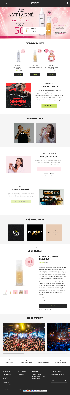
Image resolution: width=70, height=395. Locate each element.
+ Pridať (36, 31)
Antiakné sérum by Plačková (37, 30)
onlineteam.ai (25, 389)
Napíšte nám (21, 374)
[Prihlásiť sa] (63, 3)
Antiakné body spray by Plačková (18, 67)
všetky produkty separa (21, 201)
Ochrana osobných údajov (38, 376)
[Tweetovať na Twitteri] (48, 309)
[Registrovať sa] (65, 380)
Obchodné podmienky (37, 374)
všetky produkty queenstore (49, 168)
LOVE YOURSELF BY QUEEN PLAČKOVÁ (51, 67)
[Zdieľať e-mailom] (50, 309)
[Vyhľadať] (6, 3)
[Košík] (66, 3)
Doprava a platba (36, 378)
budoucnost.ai (35, 389)
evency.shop (34, 28)
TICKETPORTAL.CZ (49, 105)
